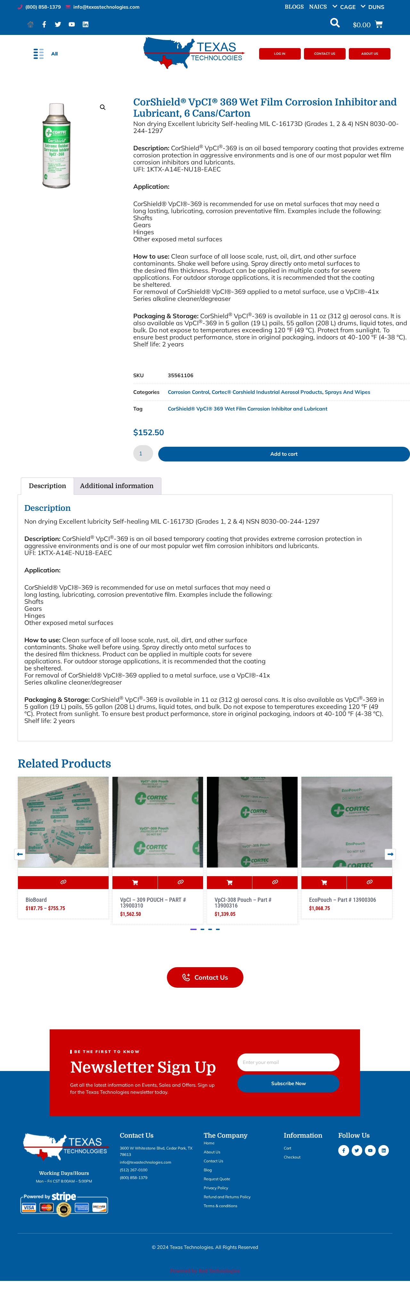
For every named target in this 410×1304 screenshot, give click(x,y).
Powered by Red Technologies (205, 1271)
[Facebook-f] (44, 24)
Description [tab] (47, 486)
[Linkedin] (85, 24)
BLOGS (294, 7)
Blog (208, 1169)
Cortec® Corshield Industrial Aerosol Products (267, 392)
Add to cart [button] (45, 882)
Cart (287, 1148)
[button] (346, 7)
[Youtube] (71, 24)
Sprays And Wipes (347, 392)
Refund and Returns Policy (227, 1196)
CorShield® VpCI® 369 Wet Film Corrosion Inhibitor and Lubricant (247, 408)
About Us (212, 1152)
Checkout (292, 1157)
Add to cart (284, 454)
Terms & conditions (220, 1205)
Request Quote (217, 1178)
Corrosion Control (188, 392)
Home (209, 1143)
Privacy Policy (216, 1187)
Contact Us (213, 1161)
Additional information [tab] (116, 486)
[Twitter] (58, 24)
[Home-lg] (30, 24)
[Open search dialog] (335, 24)
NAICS (318, 7)
